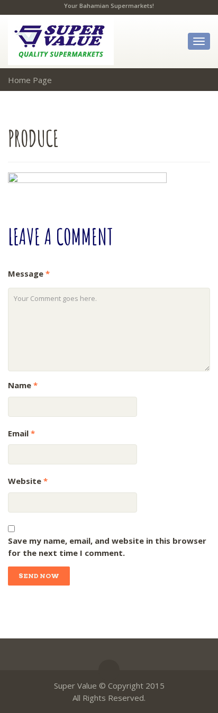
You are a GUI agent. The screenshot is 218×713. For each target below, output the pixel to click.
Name (23, 385)
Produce (33, 138)
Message (29, 273)
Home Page (30, 80)
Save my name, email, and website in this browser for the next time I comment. (107, 546)
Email (21, 433)
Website (28, 481)
